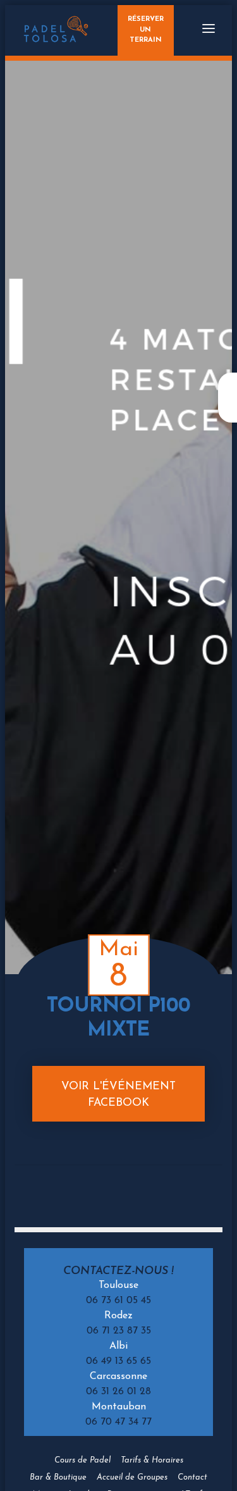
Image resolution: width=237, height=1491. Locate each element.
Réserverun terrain (146, 30)
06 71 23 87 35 (119, 1331)
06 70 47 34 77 (118, 1422)
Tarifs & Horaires (152, 1460)
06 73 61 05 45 (118, 1301)
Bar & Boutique (58, 1477)
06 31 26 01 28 (118, 1392)
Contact (192, 1477)
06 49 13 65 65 (118, 1361)
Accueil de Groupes (132, 1477)
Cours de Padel (82, 1460)
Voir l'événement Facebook (118, 1094)
